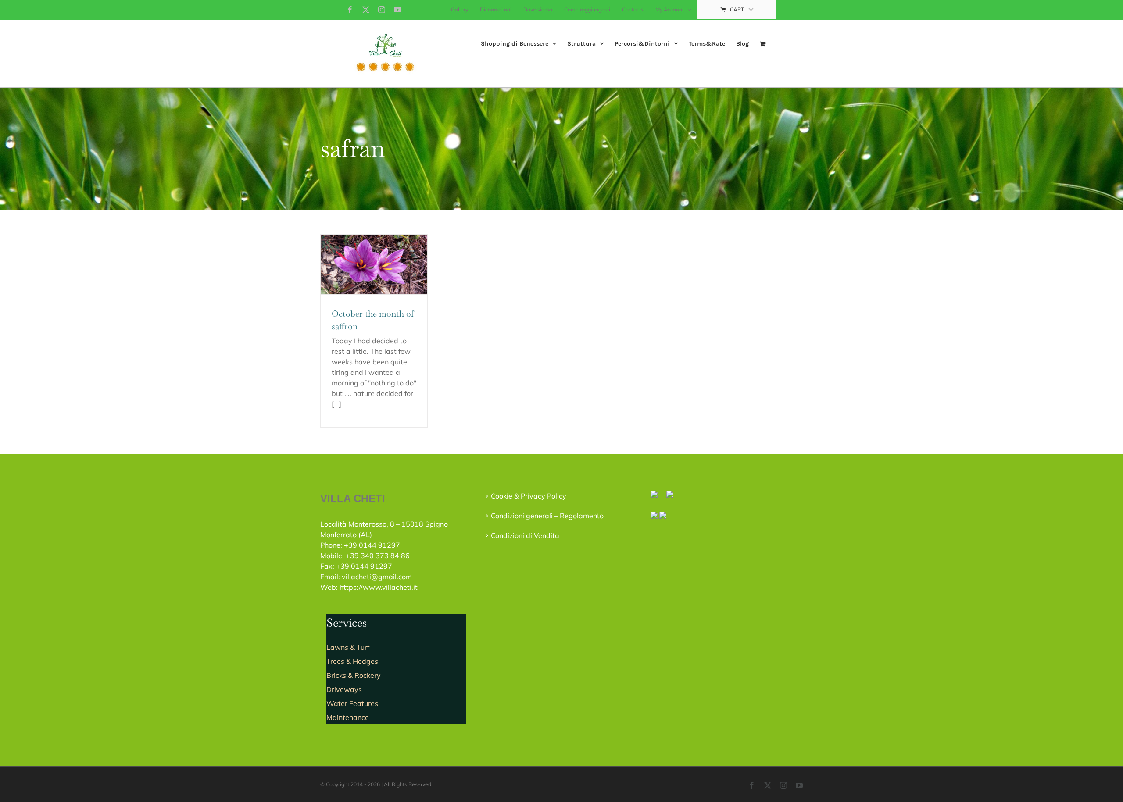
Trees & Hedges (352, 661)
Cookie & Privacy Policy (528, 496)
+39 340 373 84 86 (378, 555)
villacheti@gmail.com (377, 576)
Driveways (344, 689)
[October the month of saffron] (374, 265)
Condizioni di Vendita (525, 535)
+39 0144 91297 (372, 545)
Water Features (352, 703)
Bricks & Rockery (353, 675)
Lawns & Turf (347, 647)
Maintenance (347, 717)
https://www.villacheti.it (379, 587)
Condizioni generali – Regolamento (547, 515)
